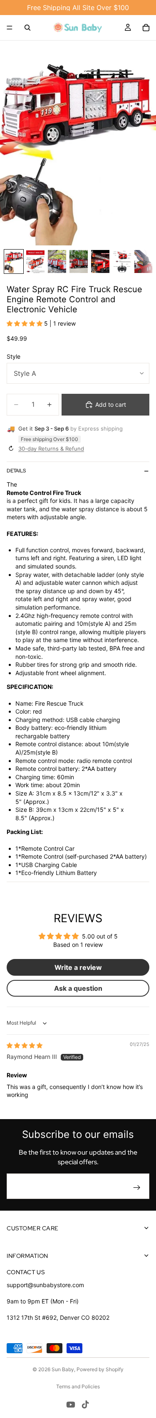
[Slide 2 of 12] (35, 261)
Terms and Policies (78, 1386)
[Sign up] (137, 1187)
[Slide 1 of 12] (14, 261)
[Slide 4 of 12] (78, 261)
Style (13, 356)
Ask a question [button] (78, 988)
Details (16, 470)
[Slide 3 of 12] (57, 261)
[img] (24, 1045)
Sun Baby (63, 1369)
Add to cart (110, 404)
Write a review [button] (78, 967)
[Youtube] (71, 1405)
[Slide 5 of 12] (100, 261)
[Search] (27, 27)
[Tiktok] (85, 1405)
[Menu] (9, 27)
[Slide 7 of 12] (143, 261)
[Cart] (146, 27)
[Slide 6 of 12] (122, 261)
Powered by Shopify (100, 1369)
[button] (25, 323)
